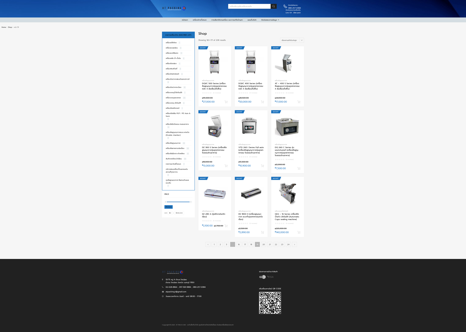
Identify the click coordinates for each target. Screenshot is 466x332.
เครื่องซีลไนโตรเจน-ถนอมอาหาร (177, 124)
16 (239, 244)
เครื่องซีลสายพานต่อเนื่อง (175, 148)
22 (276, 244)
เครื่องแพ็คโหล (171, 42)
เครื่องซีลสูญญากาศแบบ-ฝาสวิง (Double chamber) (177, 133)
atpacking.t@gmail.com (176, 291)
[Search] (274, 6)
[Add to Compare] (227, 55)
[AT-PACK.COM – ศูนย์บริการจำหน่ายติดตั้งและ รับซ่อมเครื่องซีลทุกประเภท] (174, 10)
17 (245, 244)
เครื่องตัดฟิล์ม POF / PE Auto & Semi (178, 114)
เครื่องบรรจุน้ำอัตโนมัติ (281, 211)
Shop (10, 27)
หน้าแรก (185, 20)
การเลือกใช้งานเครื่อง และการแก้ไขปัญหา (227, 20)
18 (251, 244)
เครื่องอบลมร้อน (172, 48)
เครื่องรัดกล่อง (171, 63)
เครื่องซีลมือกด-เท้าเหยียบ (175, 153)
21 (270, 244)
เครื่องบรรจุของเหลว (173, 97)
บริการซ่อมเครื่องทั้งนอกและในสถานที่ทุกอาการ (177, 170)
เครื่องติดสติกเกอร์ (172, 108)
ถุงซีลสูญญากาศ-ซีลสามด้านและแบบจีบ (177, 181)
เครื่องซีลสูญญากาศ (208, 80)
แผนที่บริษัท (252, 20)
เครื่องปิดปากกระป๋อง (173, 87)
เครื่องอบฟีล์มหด (172, 53)
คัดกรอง (168, 207)
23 (282, 244)
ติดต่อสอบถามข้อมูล (269, 20)
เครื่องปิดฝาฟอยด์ (172, 74)
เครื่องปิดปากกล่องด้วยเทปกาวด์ (177, 79)
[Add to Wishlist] (227, 51)
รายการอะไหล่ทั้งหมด (173, 164)
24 (288, 244)
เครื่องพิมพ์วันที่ (171, 68)
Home (4, 27)
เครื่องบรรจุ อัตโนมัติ (173, 103)
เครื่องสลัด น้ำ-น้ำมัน (173, 58)
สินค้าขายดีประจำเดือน (174, 159)
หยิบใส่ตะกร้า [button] (226, 102)
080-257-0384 (294, 8)
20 (263, 244)
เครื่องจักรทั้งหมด (200, 20)
